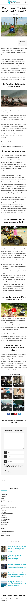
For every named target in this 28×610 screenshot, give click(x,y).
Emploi (3, 500)
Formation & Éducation (7, 502)
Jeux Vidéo (4, 515)
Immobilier (4, 505)
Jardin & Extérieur (5, 535)
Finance (3, 504)
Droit (2, 498)
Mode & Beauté (5, 522)
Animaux (3, 520)
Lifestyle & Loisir (5, 519)
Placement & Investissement (8, 507)
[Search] (25, 2)
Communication (5, 496)
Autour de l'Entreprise (6, 493)
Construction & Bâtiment (7, 531)
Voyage (3, 528)
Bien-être (3, 510)
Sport (2, 526)
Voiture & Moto (16, 14)
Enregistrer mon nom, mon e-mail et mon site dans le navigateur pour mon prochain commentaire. (13, 466)
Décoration (4, 533)
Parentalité (4, 524)
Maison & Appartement (7, 530)
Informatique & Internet (7, 513)
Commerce (4, 494)
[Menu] (2, 2)
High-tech (3, 512)
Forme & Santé (5, 509)
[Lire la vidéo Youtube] (14, 310)
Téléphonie (4, 517)
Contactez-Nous (5, 598)
